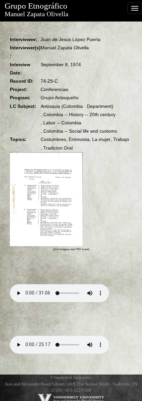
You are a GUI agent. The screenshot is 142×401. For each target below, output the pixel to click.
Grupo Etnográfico (36, 5)
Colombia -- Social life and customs (80, 131)
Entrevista (79, 139)
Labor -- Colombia (62, 122)
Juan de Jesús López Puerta (70, 39)
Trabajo (121, 139)
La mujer (101, 139)
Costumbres (53, 139)
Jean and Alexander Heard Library (35, 384)
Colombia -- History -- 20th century (79, 114)
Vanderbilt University (72, 377)
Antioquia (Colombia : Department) (77, 106)
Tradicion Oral (58, 148)
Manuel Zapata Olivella (36, 14)
